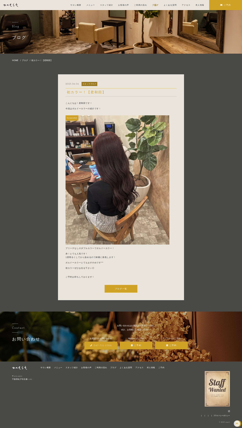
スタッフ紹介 (72, 367)
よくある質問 (126, 367)
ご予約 (161, 367)
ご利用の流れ (101, 367)
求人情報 (151, 367)
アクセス (139, 367)
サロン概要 (45, 367)
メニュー (58, 367)
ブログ (113, 367)
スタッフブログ (89, 84)
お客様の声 (86, 367)
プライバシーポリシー (222, 416)
